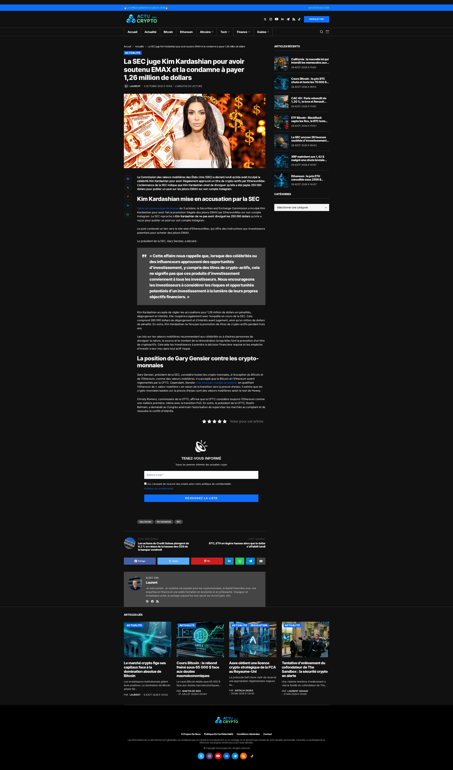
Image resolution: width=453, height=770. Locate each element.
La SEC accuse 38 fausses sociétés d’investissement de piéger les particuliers (309, 140)
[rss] (294, 19)
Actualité (139, 46)
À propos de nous (191, 734)
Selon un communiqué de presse (158, 208)
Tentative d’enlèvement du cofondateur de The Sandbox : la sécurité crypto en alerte (305, 669)
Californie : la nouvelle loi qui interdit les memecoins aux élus (310, 62)
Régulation (259, 625)
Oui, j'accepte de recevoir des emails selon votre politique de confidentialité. (189, 483)
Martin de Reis (191, 691)
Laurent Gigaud (298, 691)
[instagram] (270, 19)
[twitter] (265, 19)
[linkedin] (282, 19)
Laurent (135, 86)
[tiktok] (299, 19)
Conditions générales (248, 734)
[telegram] (287, 19)
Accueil (127, 46)
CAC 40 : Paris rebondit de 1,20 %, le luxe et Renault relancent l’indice (308, 101)
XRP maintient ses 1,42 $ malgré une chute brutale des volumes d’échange (308, 160)
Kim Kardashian (164, 521)
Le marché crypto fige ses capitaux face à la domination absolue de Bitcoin (145, 669)
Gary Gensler (145, 521)
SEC (178, 521)
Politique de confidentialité (158, 488)
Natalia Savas (244, 690)
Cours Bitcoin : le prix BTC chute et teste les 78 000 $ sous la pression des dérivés (310, 82)
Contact (267, 734)
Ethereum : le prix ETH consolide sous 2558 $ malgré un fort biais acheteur (306, 181)
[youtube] (276, 19)
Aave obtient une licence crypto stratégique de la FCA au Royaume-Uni (252, 667)
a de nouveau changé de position (216, 382)
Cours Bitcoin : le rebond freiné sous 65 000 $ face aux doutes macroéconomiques (198, 669)
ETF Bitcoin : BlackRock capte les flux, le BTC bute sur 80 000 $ (308, 121)
